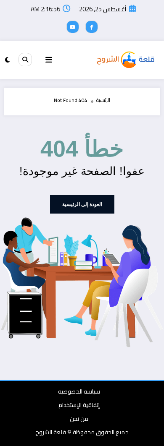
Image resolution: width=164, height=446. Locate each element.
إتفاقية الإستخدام (79, 404)
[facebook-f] (91, 27)
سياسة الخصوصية (79, 391)
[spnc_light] (7, 60)
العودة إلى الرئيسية (82, 204)
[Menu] (48, 60)
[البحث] (25, 59)
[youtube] (72, 27)
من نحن (79, 418)
